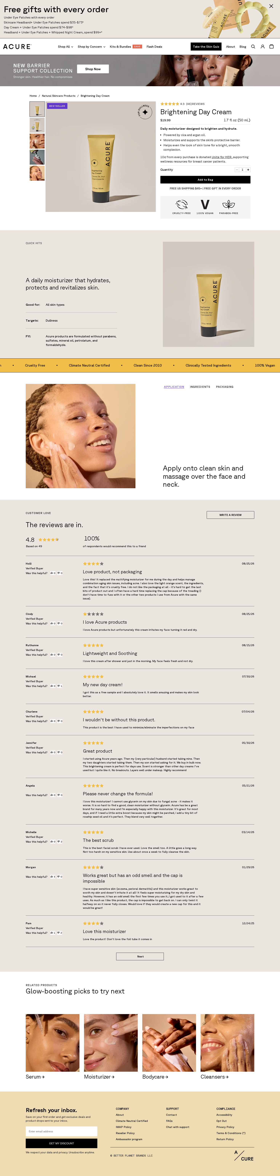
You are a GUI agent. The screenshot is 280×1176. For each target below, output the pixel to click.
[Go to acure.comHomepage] (17, 46)
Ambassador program (129, 1139)
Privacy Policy (225, 1127)
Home (33, 95)
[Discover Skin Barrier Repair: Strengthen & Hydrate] (140, 70)
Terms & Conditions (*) (231, 1133)
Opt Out (221, 1120)
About (120, 1114)
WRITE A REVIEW (230, 514)
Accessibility (224, 1114)
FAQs (169, 1120)
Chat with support (177, 1127)
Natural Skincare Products (58, 95)
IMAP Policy (123, 1127)
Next (140, 956)
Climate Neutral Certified (132, 1120)
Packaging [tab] (225, 386)
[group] (37, 109)
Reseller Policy (125, 1133)
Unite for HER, (222, 157)
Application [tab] (174, 386)
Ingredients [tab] (200, 386)
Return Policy (225, 1139)
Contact (171, 1114)
